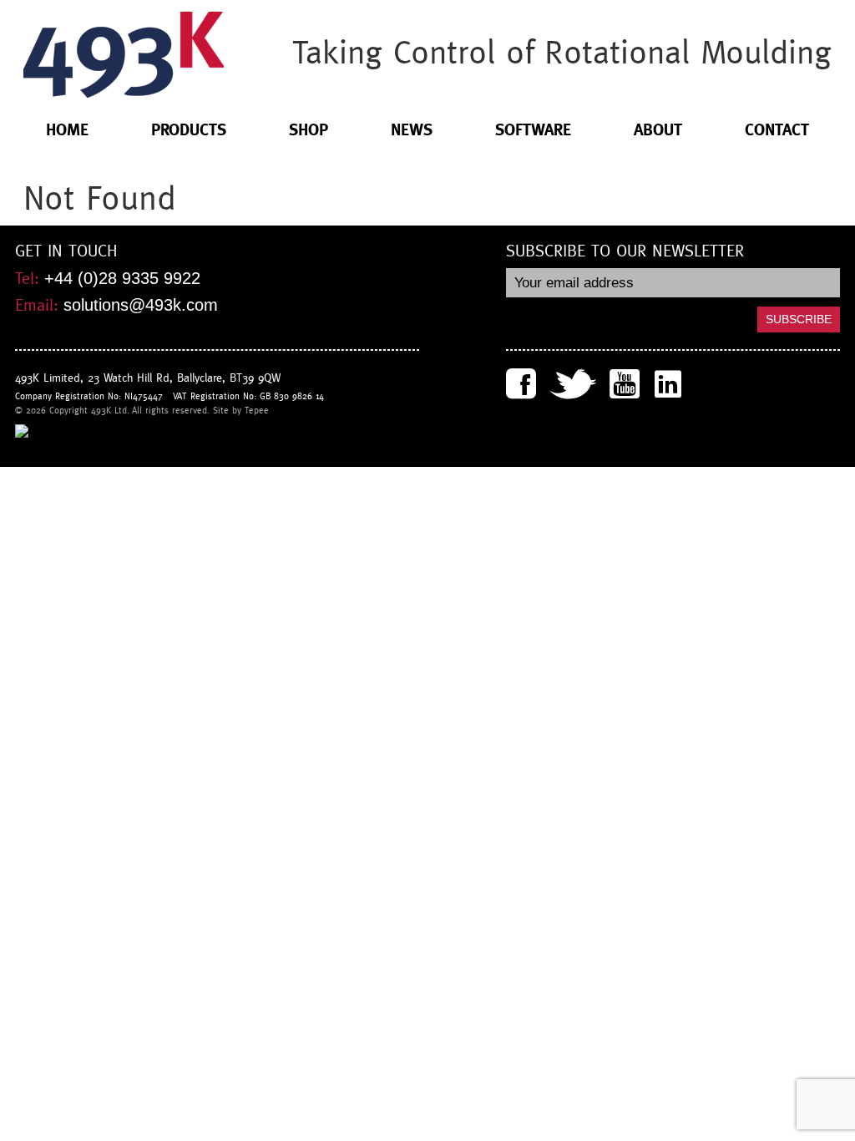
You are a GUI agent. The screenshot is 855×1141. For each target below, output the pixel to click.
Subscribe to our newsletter (625, 251)
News (412, 129)
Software (533, 129)
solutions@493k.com (140, 305)
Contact (777, 129)
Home (67, 129)
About (658, 129)
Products (188, 129)
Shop (308, 129)
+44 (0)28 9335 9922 (122, 278)
